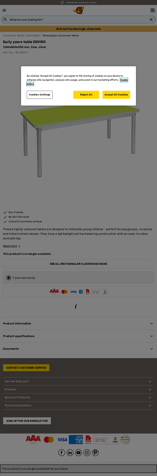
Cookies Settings (39, 94)
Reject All (86, 94)
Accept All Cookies (116, 94)
